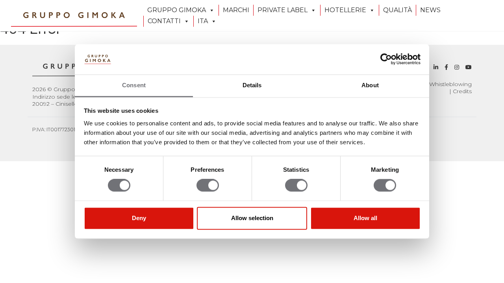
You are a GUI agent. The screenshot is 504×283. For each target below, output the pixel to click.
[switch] (207, 185)
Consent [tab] (134, 85)
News (430, 10)
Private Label (283, 10)
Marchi (236, 10)
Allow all (365, 218)
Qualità (397, 10)
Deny (139, 218)
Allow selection (252, 218)
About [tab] (370, 85)
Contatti (164, 21)
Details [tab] (252, 85)
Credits (462, 91)
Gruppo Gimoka (176, 10)
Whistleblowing (450, 84)
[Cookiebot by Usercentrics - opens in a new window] (386, 59)
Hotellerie (345, 10)
